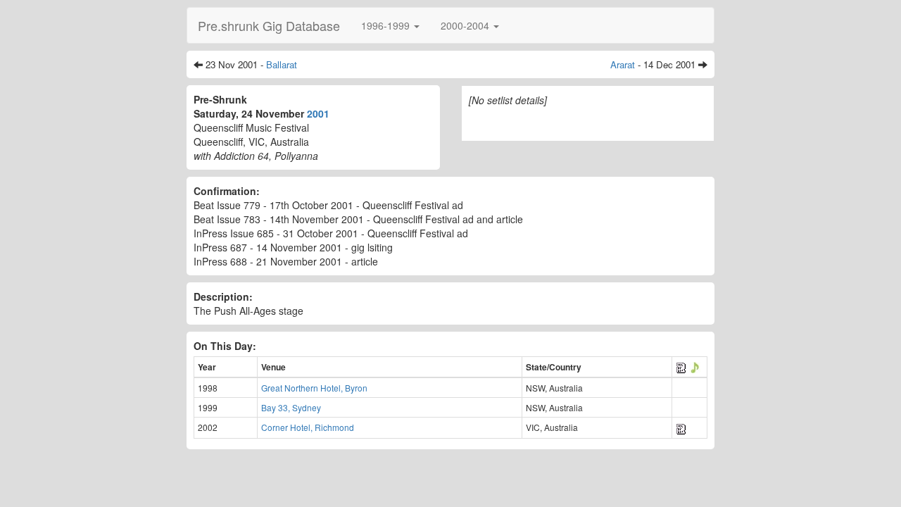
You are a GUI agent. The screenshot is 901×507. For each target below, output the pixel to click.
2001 (318, 113)
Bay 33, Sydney (291, 407)
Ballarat (281, 64)
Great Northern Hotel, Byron (314, 388)
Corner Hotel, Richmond (307, 427)
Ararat (622, 64)
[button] (390, 25)
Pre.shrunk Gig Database (269, 25)
